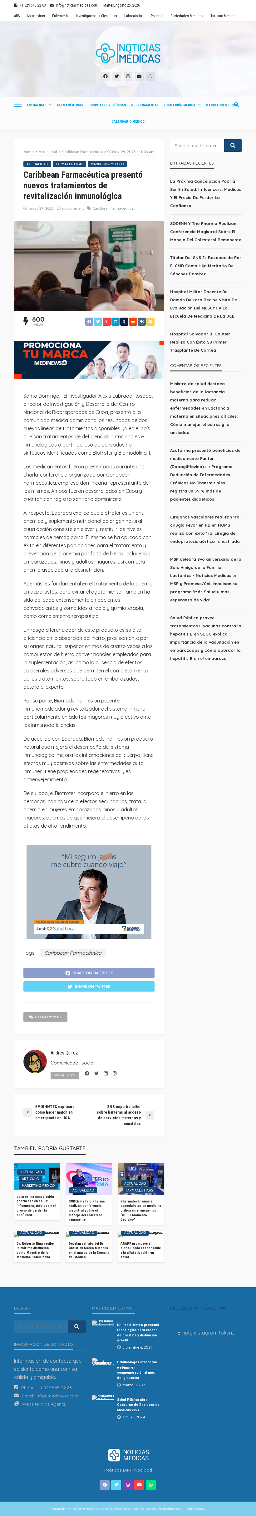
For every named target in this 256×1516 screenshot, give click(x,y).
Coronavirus (36, 16)
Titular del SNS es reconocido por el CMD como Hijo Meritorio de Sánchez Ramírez (205, 265)
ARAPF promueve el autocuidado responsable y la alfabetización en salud (141, 1250)
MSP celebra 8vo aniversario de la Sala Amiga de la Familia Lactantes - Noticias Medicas (205, 567)
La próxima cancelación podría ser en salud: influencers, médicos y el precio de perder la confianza (36, 1206)
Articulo (30, 1179)
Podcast (157, 16)
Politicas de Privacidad (128, 1470)
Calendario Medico (128, 122)
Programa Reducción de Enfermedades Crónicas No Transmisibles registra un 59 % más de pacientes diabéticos (201, 483)
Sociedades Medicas (186, 16)
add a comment (48, 1017)
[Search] (236, 105)
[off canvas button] (18, 105)
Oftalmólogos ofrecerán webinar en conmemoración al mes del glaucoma (137, 1370)
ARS (17, 16)
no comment (73, 208)
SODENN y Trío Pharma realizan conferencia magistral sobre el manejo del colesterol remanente (87, 1210)
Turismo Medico (222, 16)
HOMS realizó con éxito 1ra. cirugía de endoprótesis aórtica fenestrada (205, 533)
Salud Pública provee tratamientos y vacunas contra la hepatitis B (205, 625)
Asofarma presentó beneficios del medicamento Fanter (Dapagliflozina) (206, 458)
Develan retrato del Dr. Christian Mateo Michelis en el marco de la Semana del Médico (89, 1250)
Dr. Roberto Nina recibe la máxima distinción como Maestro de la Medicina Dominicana (35, 1250)
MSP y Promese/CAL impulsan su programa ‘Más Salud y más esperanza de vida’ (203, 591)
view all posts (65, 1075)
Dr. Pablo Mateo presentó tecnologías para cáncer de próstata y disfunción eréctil (138, 1332)
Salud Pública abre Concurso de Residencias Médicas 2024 (138, 1404)
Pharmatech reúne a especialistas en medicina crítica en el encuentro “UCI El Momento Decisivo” (141, 1210)
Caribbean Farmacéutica (113, 208)
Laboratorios (134, 16)
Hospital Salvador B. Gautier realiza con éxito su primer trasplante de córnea (200, 342)
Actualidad (37, 105)
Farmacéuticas (70, 105)
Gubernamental (145, 105)
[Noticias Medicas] (128, 53)
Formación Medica (179, 105)
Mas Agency (53, 1404)
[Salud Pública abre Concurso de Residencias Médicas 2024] (103, 1397)
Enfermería (60, 16)
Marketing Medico (221, 105)
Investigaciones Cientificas (96, 16)
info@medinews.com (57, 1396)
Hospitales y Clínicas (107, 105)
